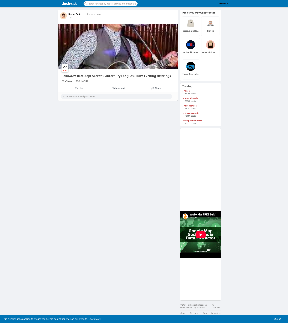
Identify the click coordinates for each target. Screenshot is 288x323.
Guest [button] (224, 3)
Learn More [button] (95, 319)
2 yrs (70, 17)
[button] (110, 3)
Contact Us (216, 313)
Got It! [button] (277, 319)
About (183, 313)
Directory (194, 313)
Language (216, 307)
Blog (205, 313)
